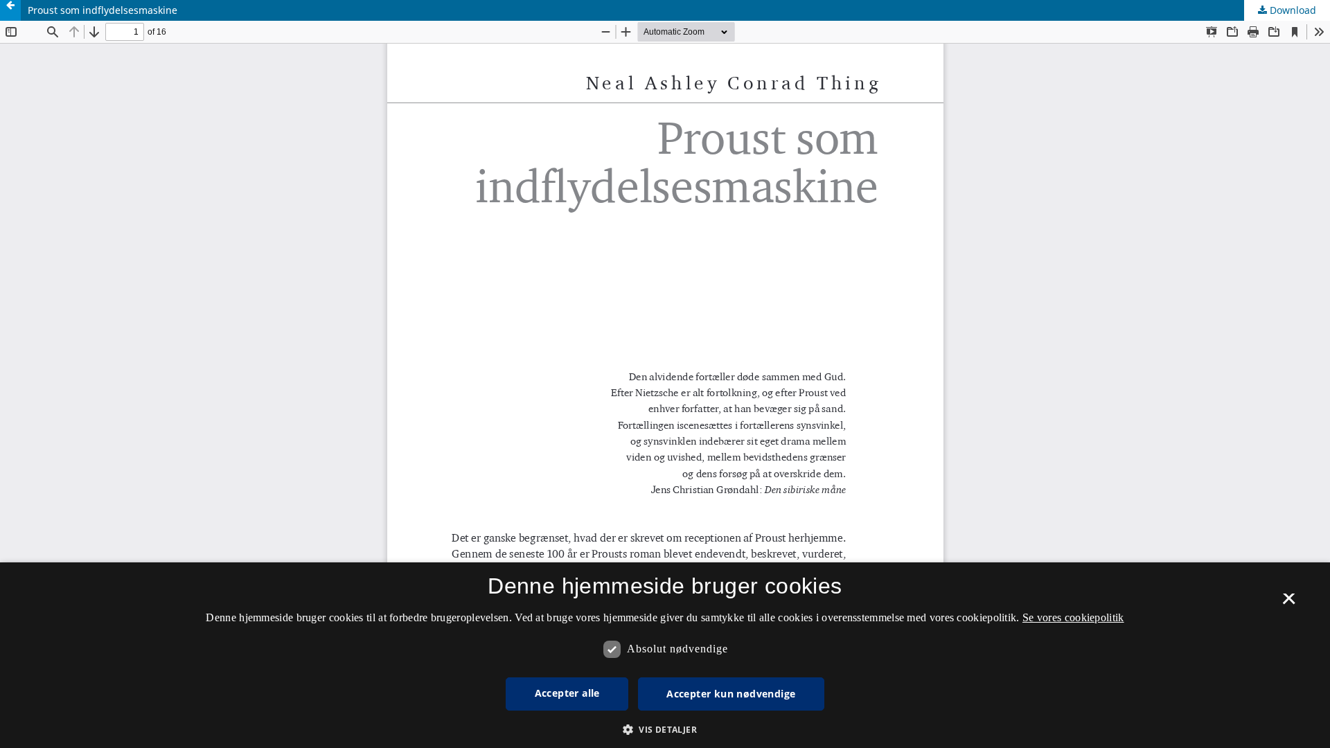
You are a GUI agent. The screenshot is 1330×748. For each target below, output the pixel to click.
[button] (665, 729)
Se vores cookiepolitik (1073, 617)
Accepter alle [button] (567, 693)
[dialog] (665, 655)
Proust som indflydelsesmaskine (102, 10)
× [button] (1289, 603)
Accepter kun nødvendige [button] (730, 693)
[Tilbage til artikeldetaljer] (10, 10)
